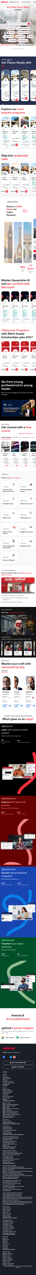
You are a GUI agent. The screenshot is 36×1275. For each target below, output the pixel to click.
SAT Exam (5, 1238)
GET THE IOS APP (19, 1067)
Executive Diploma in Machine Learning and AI (5, 132)
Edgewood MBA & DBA (8, 1169)
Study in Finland (7, 1211)
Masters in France (7, 1254)
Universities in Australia (8, 1227)
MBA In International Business (10, 1113)
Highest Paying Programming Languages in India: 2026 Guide (18, 1197)
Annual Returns (6, 1098)
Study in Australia (7, 1213)
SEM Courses (6, 1145)
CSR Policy (5, 1095)
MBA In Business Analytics (9, 1106)
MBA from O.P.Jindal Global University (12, 1172)
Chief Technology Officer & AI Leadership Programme (25, 178)
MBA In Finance (6, 1103)
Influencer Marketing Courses (10, 1144)
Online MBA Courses (8, 1157)
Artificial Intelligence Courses (10, 1152)
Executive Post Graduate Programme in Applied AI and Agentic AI (15, 86)
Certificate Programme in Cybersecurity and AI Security (25, 86)
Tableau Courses (7, 1121)
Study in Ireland (6, 1209)
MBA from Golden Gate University (11, 1177)
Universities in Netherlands (9, 1231)
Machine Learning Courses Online (11, 1154)
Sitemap (5, 1099)
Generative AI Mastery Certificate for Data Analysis (15, 307)
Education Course (7, 1162)
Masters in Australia (7, 1259)
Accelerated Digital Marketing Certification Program (25, 357)
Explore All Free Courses (26, 433)
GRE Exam (5, 1241)
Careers (4, 1075)
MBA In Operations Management (11, 1108)
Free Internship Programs (9, 1185)
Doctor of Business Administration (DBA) (12, 1153)
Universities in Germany (8, 1221)
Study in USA (6, 1206)
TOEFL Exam (6, 1244)
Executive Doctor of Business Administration (13, 1167)
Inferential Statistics (7, 1129)
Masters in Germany (7, 1253)
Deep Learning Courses (8, 1122)
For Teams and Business (8, 1083)
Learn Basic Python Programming (15, 454)
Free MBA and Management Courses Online (14, 1186)
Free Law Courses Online (9, 1187)
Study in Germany (7, 1208)
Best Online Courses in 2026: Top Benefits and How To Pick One (18, 1201)
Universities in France (8, 1223)
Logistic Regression (7, 1133)
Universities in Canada (8, 1228)
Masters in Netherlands (8, 1263)
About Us (5, 1074)
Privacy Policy (6, 1093)
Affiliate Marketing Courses (9, 1146)
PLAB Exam (5, 1248)
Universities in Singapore (9, 1233)
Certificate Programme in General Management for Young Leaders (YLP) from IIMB (15, 132)
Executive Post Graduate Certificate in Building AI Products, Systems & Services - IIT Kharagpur (5, 86)
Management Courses (8, 1160)
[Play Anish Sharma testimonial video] (18, 625)
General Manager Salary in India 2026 (12, 1194)
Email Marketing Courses (9, 1142)
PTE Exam (5, 1242)
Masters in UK (6, 1261)
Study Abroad (6, 1084)
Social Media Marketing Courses (11, 1136)
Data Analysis (6, 1126)
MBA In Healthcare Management (11, 1104)
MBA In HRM (6, 1107)
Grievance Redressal (8, 1090)
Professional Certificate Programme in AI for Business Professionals (15, 178)
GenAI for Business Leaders (9, 1165)
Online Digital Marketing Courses (11, 1159)
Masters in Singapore (8, 1264)
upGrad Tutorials (7, 1078)
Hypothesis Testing (7, 1127)
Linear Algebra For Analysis (9, 1130)
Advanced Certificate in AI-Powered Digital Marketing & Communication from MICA (25, 132)
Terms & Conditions (7, 1092)
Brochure (7, 369)
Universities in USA (7, 1220)
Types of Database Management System (12, 1192)
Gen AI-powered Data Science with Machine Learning (5, 357)
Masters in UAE (6, 1256)
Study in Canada (7, 1216)
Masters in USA (6, 1251)
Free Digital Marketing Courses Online (12, 1180)
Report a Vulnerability (8, 1096)
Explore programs (25, 210)
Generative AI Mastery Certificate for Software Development (25, 307)
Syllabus (16, 100)
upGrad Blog (6, 1077)
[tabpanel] (18, 453)
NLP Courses (6, 1119)
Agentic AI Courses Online (9, 1150)
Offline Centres (6, 1089)
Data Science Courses (8, 1156)
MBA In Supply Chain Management (11, 1114)
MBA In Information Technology (10, 1111)
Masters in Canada (7, 1260)
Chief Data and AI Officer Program (5, 178)
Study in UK (5, 1212)
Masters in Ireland (7, 1257)
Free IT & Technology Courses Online (12, 1183)
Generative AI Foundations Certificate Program (5, 307)
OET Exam (5, 1245)
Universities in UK (7, 1230)
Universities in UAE (7, 1224)
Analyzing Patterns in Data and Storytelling (25, 454)
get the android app (19, 1062)
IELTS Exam (5, 1236)
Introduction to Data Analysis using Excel (5, 454)
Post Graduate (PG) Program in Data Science (13, 1174)
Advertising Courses (7, 1139)
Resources (5, 1080)
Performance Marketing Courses (10, 1138)
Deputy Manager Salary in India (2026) (12, 1195)
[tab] (6, 437)
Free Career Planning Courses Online (12, 1189)
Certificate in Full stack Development (15, 357)
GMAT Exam (6, 1239)
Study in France (6, 1215)
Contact (5, 1088)
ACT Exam (5, 1246)
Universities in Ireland (8, 1226)
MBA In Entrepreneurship (9, 1116)
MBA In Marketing (7, 1110)
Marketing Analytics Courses (10, 1141)
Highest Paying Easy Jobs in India (11, 1200)
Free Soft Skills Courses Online (10, 1182)
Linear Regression (7, 1131)
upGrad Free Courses (8, 1081)
